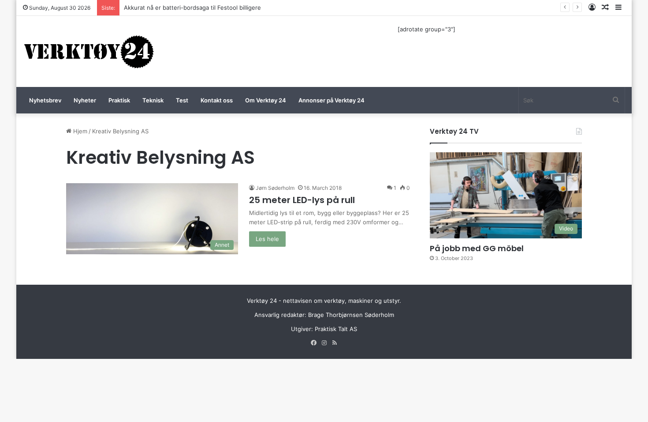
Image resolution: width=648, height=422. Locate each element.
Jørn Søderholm (275, 188)
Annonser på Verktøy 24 (331, 100)
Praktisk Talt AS (336, 328)
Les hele (267, 238)
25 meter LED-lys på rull (302, 200)
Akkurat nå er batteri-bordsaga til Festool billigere (192, 7)
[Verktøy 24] (89, 51)
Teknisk (153, 100)
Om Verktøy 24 (265, 100)
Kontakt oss (217, 100)
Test (182, 100)
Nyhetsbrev (45, 100)
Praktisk (119, 100)
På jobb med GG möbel (477, 248)
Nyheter (85, 100)
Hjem (79, 131)
